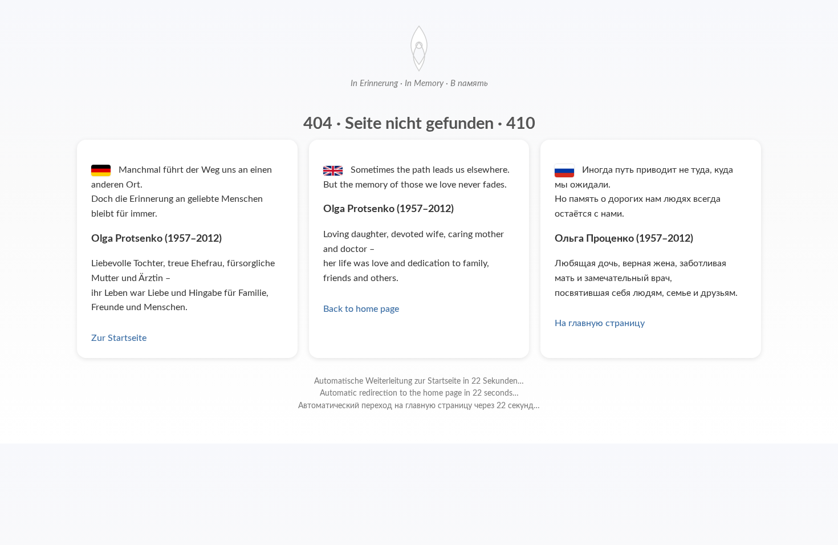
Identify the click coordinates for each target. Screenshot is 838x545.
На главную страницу (600, 323)
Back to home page (361, 309)
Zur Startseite (119, 338)
